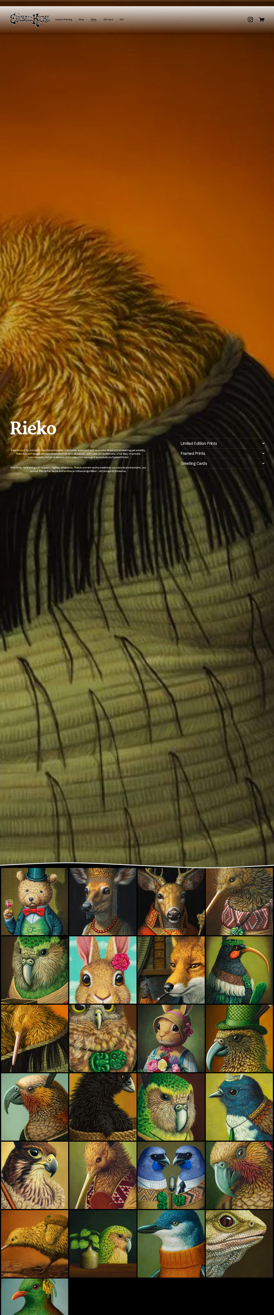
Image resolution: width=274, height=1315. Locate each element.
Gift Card (108, 19)
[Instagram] (250, 19)
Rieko (94, 19)
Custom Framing (63, 19)
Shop (81, 19)
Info (122, 19)
